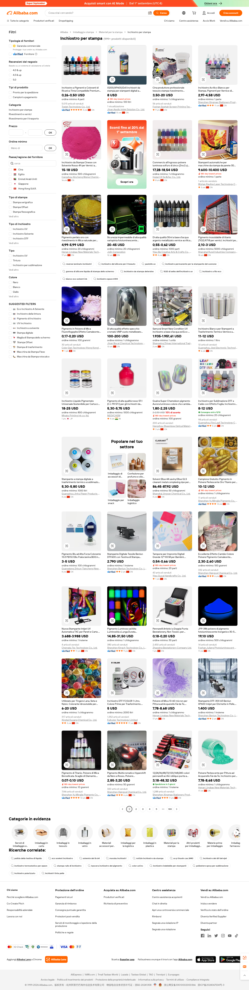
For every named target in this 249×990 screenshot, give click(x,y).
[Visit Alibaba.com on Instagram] (223, 936)
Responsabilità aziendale (20, 910)
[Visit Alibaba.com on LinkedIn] (209, 936)
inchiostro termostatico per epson (30, 866)
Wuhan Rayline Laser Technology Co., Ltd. (218, 184)
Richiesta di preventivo (116, 903)
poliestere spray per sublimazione (212, 866)
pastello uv (150, 264)
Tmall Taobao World (108, 974)
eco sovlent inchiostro (62, 858)
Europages (173, 974)
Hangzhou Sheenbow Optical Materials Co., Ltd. (172, 426)
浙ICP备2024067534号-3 (211, 985)
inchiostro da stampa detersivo (139, 271)
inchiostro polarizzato (24, 873)
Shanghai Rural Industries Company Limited (218, 252)
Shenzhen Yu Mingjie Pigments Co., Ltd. (218, 500)
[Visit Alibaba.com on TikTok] (236, 936)
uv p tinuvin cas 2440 (183, 858)
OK (50, 132)
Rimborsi (156, 916)
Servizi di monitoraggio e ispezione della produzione (76, 924)
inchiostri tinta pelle (54, 873)
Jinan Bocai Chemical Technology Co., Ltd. (127, 343)
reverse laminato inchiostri (79, 264)
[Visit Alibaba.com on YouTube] (230, 936)
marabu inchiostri (117, 858)
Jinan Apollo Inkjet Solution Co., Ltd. (126, 109)
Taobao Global (138, 974)
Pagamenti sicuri (64, 897)
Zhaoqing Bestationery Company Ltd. (172, 647)
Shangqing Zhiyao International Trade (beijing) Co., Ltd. (172, 343)
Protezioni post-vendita (67, 916)
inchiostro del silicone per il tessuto (118, 264)
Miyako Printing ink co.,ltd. (75, 415)
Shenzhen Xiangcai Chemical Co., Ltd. (217, 573)
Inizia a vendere (209, 903)
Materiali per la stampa (110, 32)
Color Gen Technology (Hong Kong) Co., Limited (81, 347)
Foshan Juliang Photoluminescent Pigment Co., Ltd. (218, 647)
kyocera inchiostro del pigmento (106, 866)
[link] (244, 957)
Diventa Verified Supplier (213, 916)
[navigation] (32, 421)
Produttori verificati (114, 897)
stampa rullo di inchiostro (69, 866)
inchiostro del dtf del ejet (215, 858)
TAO (151, 974)
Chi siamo (12, 890)
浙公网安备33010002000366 (180, 985)
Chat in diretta (159, 903)
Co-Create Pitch (15, 903)
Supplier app (127, 959)
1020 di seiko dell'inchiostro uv (178, 271)
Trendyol (160, 974)
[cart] (194, 13)
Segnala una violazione (164, 929)
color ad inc (137, 866)
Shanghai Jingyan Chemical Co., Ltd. (171, 493)
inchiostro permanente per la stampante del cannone (190, 264)
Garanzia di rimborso (66, 903)
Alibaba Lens (24, 959)
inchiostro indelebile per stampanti (169, 866)
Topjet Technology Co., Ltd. (76, 106)
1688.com (90, 974)
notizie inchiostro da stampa (149, 858)
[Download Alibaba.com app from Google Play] (230, 959)
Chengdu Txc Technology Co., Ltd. (79, 647)
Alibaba (64, 32)
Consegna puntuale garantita (70, 910)
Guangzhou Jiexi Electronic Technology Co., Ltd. (218, 347)
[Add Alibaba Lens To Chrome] (56, 959)
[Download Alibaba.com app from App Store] (206, 959)
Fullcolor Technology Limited (122, 720)
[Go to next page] (177, 809)
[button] (150, 13)
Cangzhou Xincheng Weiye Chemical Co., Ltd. (81, 177)
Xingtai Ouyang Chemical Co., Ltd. (79, 720)
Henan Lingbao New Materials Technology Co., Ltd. (81, 252)
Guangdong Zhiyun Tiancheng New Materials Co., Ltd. (81, 568)
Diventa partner (209, 923)
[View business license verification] (155, 985)
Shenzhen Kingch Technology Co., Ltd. (127, 647)
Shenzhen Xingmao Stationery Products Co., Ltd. (218, 102)
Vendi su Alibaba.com (212, 897)
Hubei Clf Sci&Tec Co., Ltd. (167, 177)
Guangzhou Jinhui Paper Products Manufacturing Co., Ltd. (81, 493)
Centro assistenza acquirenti (167, 897)
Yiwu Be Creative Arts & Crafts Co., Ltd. (172, 252)
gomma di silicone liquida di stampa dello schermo (90, 271)
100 (170, 809)
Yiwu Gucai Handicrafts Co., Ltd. (169, 575)
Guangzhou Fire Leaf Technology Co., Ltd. (218, 422)
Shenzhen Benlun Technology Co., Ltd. (127, 568)
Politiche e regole (64, 932)
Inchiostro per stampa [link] (139, 32)
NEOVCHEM (113, 415)
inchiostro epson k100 (107, 279)
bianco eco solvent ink (76, 279)
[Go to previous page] (122, 809)
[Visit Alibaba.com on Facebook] (203, 936)
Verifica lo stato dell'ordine (214, 910)
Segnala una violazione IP (165, 923)
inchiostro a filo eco (211, 271)
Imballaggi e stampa (83, 32)
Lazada (124, 974)
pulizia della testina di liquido (28, 858)
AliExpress (76, 974)
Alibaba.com (185, 959)
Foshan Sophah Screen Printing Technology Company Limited (172, 106)
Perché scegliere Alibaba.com (22, 897)
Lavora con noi (14, 916)
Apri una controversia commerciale (170, 910)
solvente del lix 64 (91, 858)
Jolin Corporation (116, 252)
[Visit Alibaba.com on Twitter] (216, 936)
